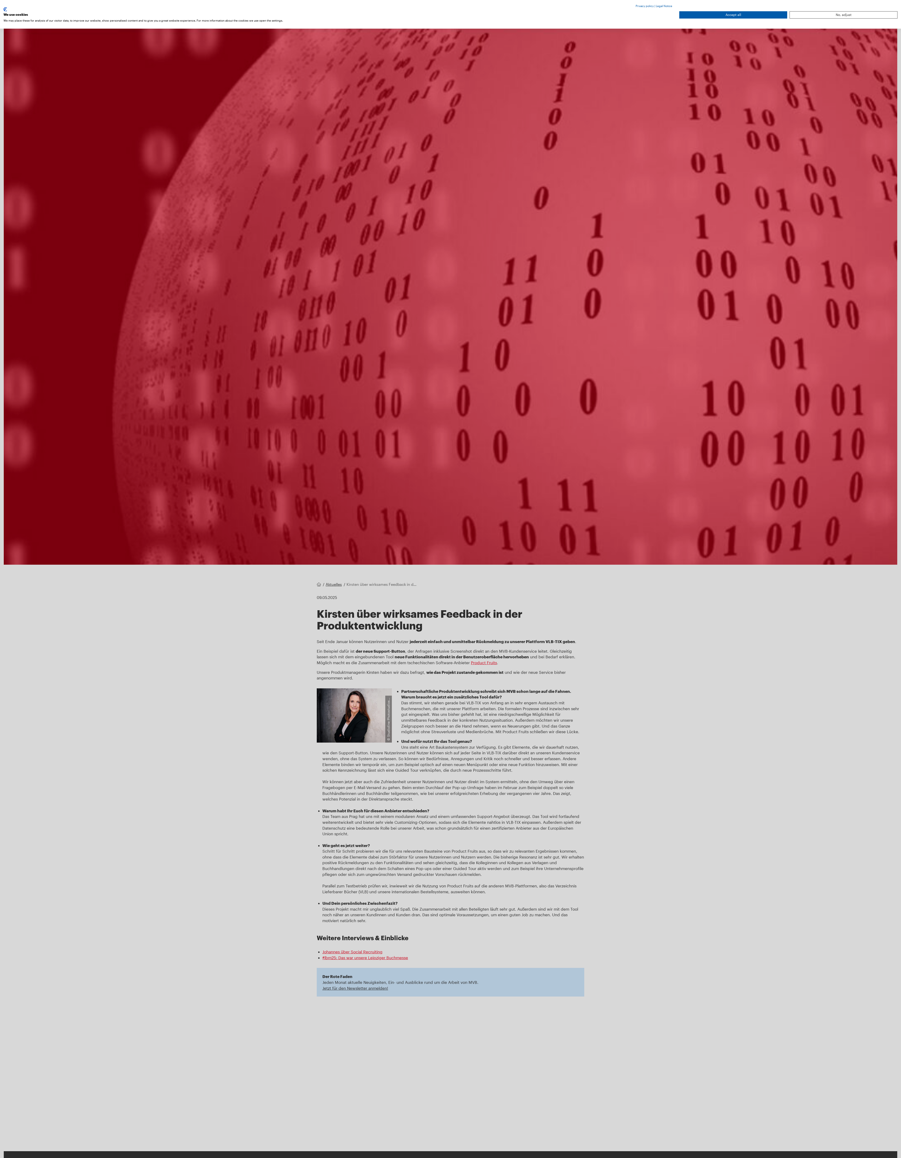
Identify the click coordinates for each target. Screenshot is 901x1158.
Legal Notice (664, 6)
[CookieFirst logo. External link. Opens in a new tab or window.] (5, 9)
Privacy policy (645, 6)
